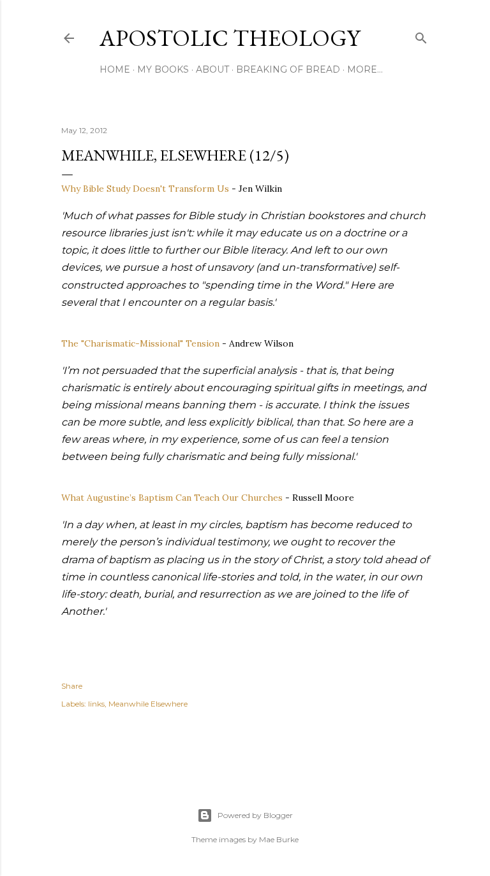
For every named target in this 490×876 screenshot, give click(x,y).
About (212, 69)
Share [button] (71, 686)
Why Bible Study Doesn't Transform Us (145, 188)
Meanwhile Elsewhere (148, 703)
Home (115, 69)
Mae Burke (279, 839)
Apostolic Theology (230, 38)
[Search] (421, 35)
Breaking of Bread (288, 69)
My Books (163, 69)
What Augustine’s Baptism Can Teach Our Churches (172, 497)
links (96, 703)
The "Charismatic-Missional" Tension (140, 343)
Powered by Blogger (255, 815)
